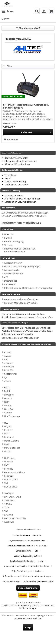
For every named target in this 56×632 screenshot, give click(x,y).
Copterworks (10, 373)
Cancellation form (23, 550)
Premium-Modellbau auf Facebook (21, 299)
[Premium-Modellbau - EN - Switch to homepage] (7, 4)
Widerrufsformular (13, 273)
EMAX (7, 387)
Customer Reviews (11, 581)
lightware (9, 437)
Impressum (10, 284)
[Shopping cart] (51, 11)
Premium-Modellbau (14, 472)
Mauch (7, 444)
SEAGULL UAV (11, 479)
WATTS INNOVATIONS (15, 518)
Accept (28, 627)
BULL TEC (8, 370)
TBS (6, 511)
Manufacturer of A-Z (29, 28)
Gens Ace (8, 409)
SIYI (6, 483)
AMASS (7, 355)
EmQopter (9, 394)
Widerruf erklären (13, 262)
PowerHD (8, 468)
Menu (10, 11)
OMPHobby (9, 458)
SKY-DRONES (10, 486)
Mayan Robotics (12, 447)
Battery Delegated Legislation (27, 556)
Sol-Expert (9, 493)
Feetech (8, 398)
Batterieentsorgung (14, 241)
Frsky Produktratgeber (22, 571)
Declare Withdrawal (21, 535)
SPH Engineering (12, 496)
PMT (6, 465)
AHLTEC (8, 352)
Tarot (6, 507)
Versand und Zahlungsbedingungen (22, 266)
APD (6, 359)
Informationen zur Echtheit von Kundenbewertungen (19, 250)
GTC (36, 550)
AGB (6, 277)
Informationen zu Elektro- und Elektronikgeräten (28, 288)
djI (5, 377)
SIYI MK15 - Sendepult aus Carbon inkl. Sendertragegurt (26, 106)
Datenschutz (10, 280)
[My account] (44, 11)
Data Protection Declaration (22, 561)
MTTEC (7, 451)
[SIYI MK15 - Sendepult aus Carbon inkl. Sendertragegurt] (28, 85)
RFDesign (8, 475)
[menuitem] (8, 11)
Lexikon (38, 571)
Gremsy (8, 412)
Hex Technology (12, 416)
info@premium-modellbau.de (21, 222)
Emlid (7, 391)
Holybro (8, 426)
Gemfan (8, 405)
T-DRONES (9, 500)
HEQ (6, 422)
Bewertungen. (30, 608)
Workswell (9, 521)
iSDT (6, 433)
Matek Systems (11, 440)
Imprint (40, 561)
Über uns (8, 234)
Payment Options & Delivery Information (27, 540)
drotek (7, 381)
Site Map (8, 245)
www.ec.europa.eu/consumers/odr (35, 317)
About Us (37, 535)
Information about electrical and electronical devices (27, 566)
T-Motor (8, 504)
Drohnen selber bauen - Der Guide (38, 581)
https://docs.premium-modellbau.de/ (20, 337)
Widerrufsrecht (11, 270)
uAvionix (8, 514)
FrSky (6, 401)
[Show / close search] (37, 11)
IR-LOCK (8, 429)
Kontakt (8, 237)
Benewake (9, 366)
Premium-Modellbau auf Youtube (21, 302)
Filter (9, 66)
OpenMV (8, 461)
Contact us (41, 545)
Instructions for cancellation (20, 545)
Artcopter (9, 363)
